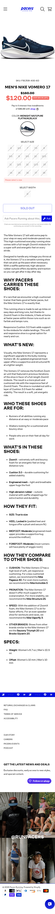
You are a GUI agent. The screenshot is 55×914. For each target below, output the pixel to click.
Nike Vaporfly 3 (34, 617)
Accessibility (11, 718)
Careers (8, 739)
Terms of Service (13, 714)
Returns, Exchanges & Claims (19, 705)
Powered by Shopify (32, 887)
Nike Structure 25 (36, 599)
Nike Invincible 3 (39, 583)
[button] (5, 9)
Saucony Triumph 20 (28, 630)
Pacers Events (11, 744)
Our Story (9, 735)
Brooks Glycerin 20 (19, 633)
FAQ (6, 709)
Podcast (8, 748)
